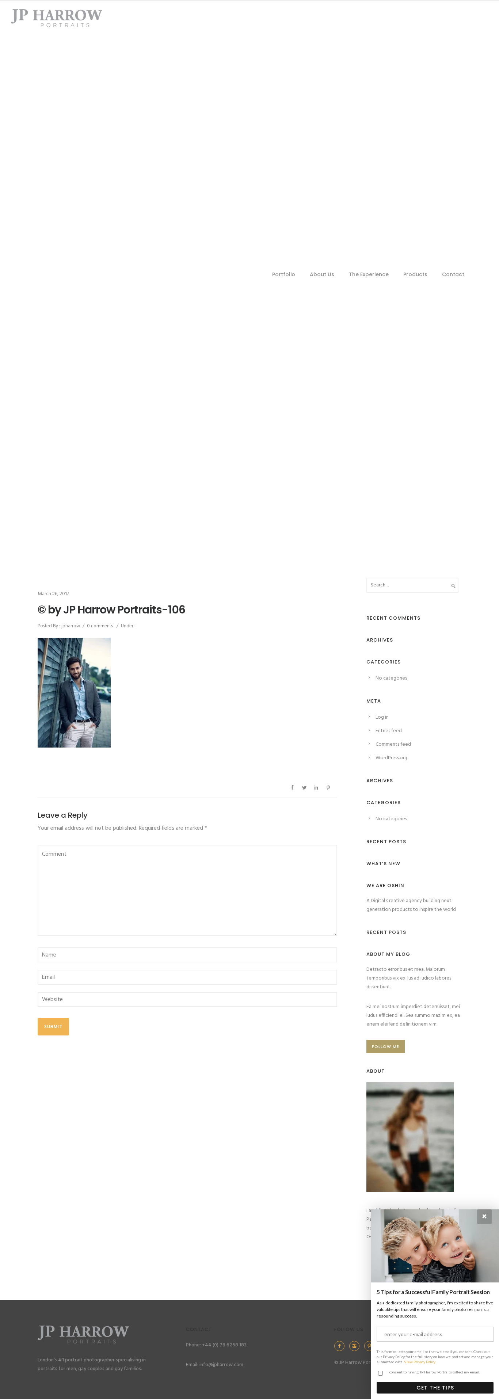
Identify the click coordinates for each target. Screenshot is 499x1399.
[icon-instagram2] (356, 1346)
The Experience (369, 274)
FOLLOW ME (385, 1046)
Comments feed (393, 744)
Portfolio (283, 274)
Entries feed (389, 731)
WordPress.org (391, 758)
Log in (382, 717)
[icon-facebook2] (341, 1346)
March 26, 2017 (53, 594)
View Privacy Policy (419, 1362)
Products (415, 274)
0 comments (100, 626)
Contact (453, 274)
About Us (322, 274)
